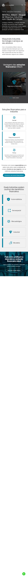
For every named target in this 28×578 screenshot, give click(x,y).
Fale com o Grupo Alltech (14, 270)
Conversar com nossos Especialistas (14, 175)
